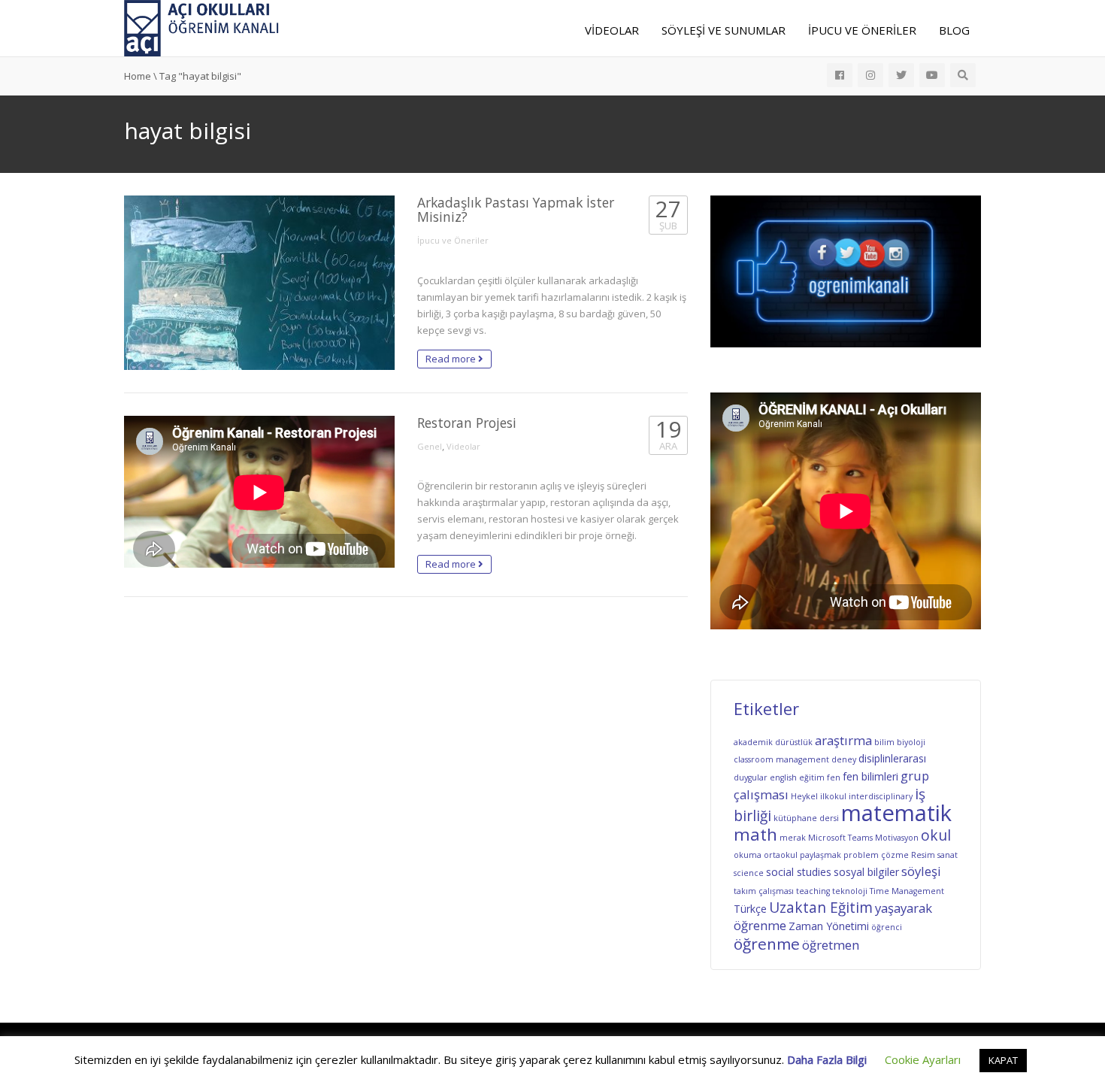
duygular (750, 777)
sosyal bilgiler (866, 872)
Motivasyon (897, 837)
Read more (451, 358)
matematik (896, 813)
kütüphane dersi (806, 818)
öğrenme (767, 943)
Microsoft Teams (840, 837)
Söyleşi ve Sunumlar (723, 30)
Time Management (907, 891)
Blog (954, 30)
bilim (884, 742)
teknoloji (849, 891)
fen (833, 777)
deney (843, 759)
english (783, 777)
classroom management (781, 759)
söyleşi (921, 871)
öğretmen (830, 944)
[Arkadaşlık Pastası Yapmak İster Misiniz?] (259, 282)
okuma (747, 855)
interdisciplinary (881, 796)
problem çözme (876, 855)
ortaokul (781, 855)
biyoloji (911, 742)
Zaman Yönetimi (829, 926)
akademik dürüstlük (773, 742)
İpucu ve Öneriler (862, 30)
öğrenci (886, 927)
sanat (947, 855)
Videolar (612, 30)
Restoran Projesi (466, 423)
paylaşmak (820, 855)
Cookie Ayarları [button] (923, 1059)
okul (936, 835)
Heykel (804, 796)
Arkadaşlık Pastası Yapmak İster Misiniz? (515, 209)
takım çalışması (764, 891)
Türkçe (750, 909)
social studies (798, 872)
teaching (813, 891)
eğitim (812, 777)
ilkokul (833, 796)
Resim (923, 855)
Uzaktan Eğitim (821, 907)
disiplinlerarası (892, 758)
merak (793, 837)
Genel (429, 446)
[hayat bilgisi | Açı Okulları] (202, 27)
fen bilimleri (870, 776)
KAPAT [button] (1003, 1060)
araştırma (843, 740)
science (749, 873)
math (755, 834)
